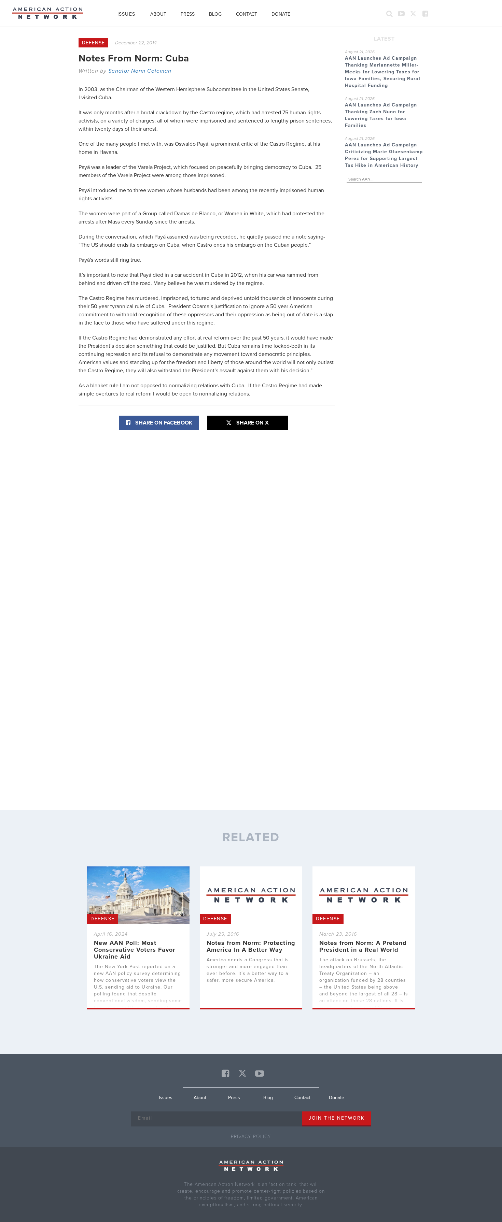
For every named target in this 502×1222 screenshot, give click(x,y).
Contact (246, 14)
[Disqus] (207, 522)
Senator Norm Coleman (139, 71)
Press (188, 14)
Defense (93, 43)
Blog (215, 14)
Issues (126, 14)
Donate (280, 14)
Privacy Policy (251, 1136)
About (158, 14)
